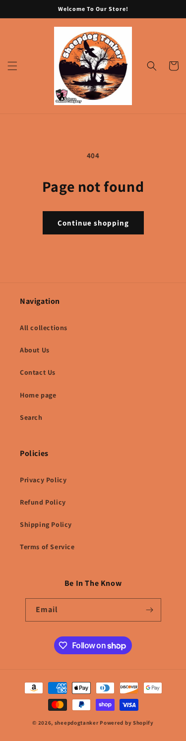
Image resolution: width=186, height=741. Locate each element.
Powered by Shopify (127, 722)
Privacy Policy (43, 479)
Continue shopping (93, 223)
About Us (35, 349)
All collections (43, 327)
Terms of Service (47, 546)
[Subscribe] (150, 610)
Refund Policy (43, 502)
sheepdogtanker (77, 722)
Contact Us (38, 372)
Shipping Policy (46, 524)
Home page (38, 395)
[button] (12, 66)
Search (31, 417)
